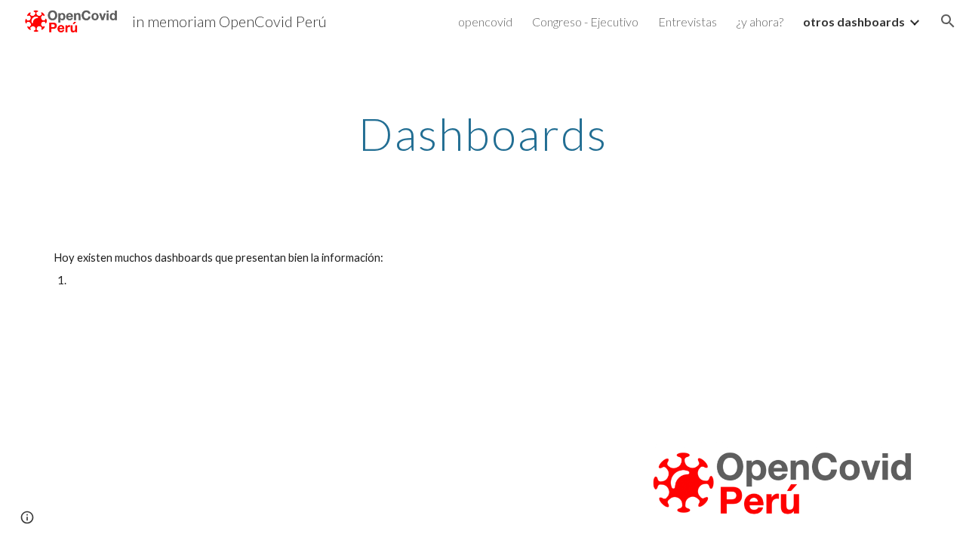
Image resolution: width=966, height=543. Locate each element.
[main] (483, 133)
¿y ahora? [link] (760, 21)
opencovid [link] (485, 21)
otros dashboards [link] (854, 21)
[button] (948, 21)
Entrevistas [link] (687, 21)
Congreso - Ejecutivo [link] (585, 21)
